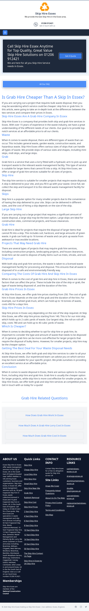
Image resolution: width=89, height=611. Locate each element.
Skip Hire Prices (31, 507)
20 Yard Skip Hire (31, 544)
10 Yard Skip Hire (31, 530)
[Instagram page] (81, 607)
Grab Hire (28, 493)
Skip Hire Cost (30, 502)
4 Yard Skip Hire (31, 516)
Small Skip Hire (30, 483)
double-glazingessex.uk (74, 489)
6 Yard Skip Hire (31, 521)
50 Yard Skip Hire (31, 548)
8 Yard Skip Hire (31, 525)
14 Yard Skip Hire (31, 539)
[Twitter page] (86, 607)
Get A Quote (70, 56)
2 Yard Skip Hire (31, 511)
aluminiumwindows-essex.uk (76, 482)
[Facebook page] (76, 607)
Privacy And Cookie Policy (53, 504)
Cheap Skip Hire (31, 469)
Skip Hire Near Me (32, 488)
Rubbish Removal (31, 497)
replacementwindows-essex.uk (76, 504)
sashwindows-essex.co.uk (73, 470)
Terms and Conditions (55, 510)
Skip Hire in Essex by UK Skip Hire (33, 562)
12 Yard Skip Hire (31, 534)
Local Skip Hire (30, 474)
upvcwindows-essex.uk (73, 497)
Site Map (49, 515)
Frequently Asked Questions (53, 492)
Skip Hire (28, 465)
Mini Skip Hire (30, 479)
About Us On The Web (55, 498)
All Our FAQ (45, 84)
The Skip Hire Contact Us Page (33, 554)
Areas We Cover (52, 486)
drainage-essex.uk (75, 476)
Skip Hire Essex (45, 13)
